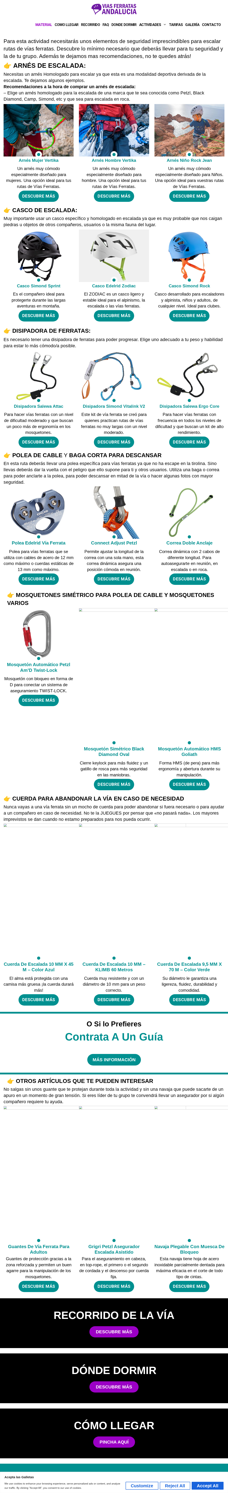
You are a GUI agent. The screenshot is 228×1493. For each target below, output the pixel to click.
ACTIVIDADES (150, 25)
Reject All (175, 1485)
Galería (192, 25)
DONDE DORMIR (124, 25)
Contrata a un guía (114, 1037)
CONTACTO (211, 25)
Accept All (207, 1485)
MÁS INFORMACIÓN (114, 1059)
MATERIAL (43, 25)
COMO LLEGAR (67, 25)
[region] (114, 1482)
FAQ (106, 25)
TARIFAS (176, 25)
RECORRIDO (90, 25)
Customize (142, 1485)
